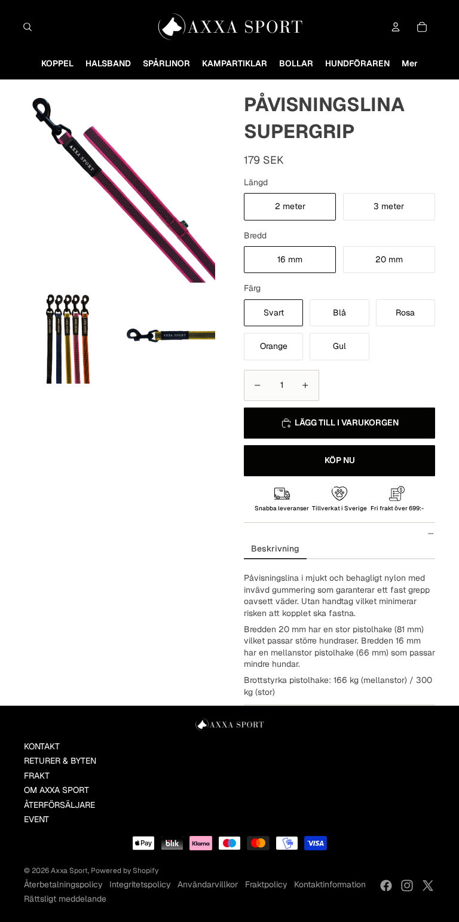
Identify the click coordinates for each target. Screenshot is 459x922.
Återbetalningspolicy (63, 884)
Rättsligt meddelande (65, 898)
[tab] (275, 549)
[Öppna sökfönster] (27, 27)
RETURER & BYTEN (60, 760)
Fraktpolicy (266, 884)
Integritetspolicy (140, 884)
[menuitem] (57, 64)
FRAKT (37, 775)
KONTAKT (42, 746)
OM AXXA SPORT (56, 790)
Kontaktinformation (330, 884)
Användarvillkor (208, 884)
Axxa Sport (69, 870)
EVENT (36, 819)
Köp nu (340, 460)
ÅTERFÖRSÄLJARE (59, 805)
